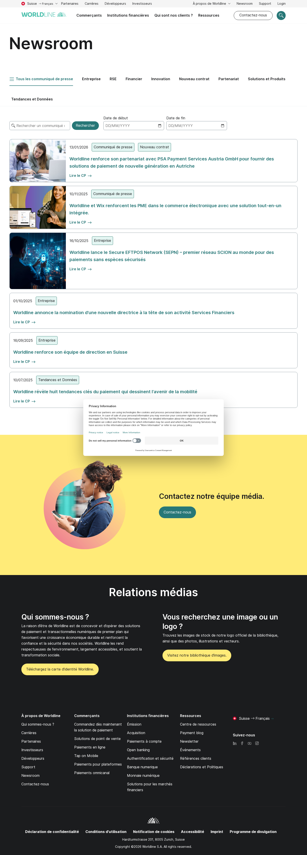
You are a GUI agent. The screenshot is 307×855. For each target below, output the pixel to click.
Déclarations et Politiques (201, 767)
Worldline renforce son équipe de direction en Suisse (70, 352)
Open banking (138, 750)
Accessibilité (192, 832)
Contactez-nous (253, 15)
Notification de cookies (153, 832)
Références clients (195, 758)
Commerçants (89, 15)
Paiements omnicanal (91, 773)
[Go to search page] (281, 15)
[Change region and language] (272, 719)
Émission (134, 724)
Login (282, 3)
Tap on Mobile (86, 756)
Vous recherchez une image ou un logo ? (220, 622)
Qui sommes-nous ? (55, 617)
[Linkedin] (234, 744)
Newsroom (245, 3)
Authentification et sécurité (150, 758)
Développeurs (115, 3)
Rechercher (85, 125)
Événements (190, 750)
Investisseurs (142, 4)
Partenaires (69, 3)
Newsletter (189, 741)
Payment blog (191, 733)
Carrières (91, 4)
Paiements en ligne (89, 747)
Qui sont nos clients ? (173, 15)
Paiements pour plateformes (98, 764)
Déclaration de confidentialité (52, 832)
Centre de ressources (198, 724)
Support (265, 4)
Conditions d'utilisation (106, 832)
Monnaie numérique (143, 775)
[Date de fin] (196, 125)
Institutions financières (128, 15)
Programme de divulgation (253, 832)
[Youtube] (249, 744)
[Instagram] (257, 744)
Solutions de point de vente (97, 739)
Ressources (208, 15)
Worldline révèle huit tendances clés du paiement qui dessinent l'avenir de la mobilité (105, 391)
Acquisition (136, 733)
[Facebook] (242, 744)
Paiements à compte (144, 741)
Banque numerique (142, 767)
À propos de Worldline (210, 3)
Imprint (217, 832)
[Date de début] (133, 125)
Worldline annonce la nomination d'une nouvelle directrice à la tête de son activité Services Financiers (123, 312)
